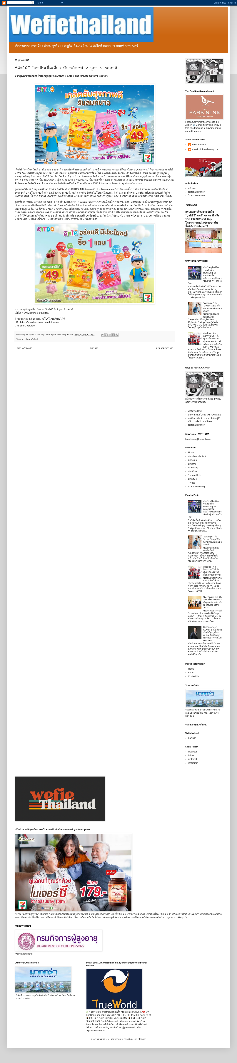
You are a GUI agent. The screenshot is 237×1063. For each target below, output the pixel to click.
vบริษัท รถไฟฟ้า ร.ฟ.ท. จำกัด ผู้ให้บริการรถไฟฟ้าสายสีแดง (204, 419)
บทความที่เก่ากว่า (164, 348)
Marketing (193, 467)
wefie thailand (199, 144)
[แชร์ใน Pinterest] (117, 335)
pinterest (192, 759)
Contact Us (193, 676)
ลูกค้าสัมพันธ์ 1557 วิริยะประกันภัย (204, 414)
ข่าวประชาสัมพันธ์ (30, 339)
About (191, 672)
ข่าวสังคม (193, 471)
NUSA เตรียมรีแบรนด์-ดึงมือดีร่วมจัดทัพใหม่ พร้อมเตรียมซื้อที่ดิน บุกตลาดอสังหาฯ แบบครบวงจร (212, 634)
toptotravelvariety (196, 192)
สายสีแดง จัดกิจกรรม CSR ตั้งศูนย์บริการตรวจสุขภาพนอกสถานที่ (212, 337)
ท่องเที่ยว (192, 460)
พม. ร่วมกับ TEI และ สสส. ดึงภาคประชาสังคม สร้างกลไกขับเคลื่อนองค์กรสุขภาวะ (212, 602)
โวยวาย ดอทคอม (196, 195)
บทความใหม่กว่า (24, 348)
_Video (191, 483)
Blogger (142, 1039)
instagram (193, 763)
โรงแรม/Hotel (194, 475)
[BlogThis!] (106, 335)
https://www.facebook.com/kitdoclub (39, 322)
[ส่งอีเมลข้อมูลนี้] (103, 335)
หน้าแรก (94, 348)
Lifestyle (192, 464)
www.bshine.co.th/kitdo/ (37, 312)
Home (191, 452)
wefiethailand (195, 411)
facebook (192, 751)
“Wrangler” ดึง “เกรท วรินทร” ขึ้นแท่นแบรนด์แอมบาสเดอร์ (212, 307)
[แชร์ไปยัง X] (110, 335)
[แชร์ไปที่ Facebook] (113, 335)
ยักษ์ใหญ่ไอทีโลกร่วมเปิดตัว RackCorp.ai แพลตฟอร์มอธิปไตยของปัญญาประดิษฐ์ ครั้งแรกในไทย (205, 275)
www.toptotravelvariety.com (205, 149)
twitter (191, 755)
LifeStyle (192, 479)
